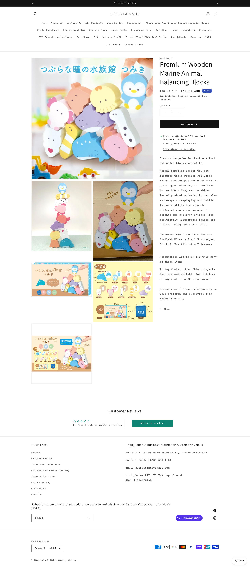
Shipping (183, 96)
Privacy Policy (41, 458)
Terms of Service (43, 476)
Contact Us (38, 488)
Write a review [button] (152, 423)
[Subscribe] (89, 518)
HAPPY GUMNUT (47, 560)
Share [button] (167, 309)
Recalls (36, 494)
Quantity (165, 105)
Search (35, 452)
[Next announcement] (217, 3)
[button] (35, 14)
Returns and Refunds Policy (50, 470)
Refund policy (41, 482)
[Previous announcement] (32, 3)
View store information (179, 149)
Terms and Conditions (46, 464)
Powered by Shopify (66, 560)
